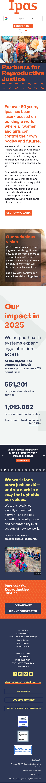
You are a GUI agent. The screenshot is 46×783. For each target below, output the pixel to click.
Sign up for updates (23, 611)
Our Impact (23, 691)
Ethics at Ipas (35, 774)
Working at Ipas (23, 646)
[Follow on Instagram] (20, 674)
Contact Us (36, 760)
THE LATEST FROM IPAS (23, 663)
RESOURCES (23, 666)
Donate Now (21, 26)
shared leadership (25, 539)
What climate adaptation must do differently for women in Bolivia (23, 453)
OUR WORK (23, 656)
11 (37, 470)
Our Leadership (23, 633)
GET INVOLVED (23, 653)
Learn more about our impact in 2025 (23, 421)
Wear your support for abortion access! (23, 681)
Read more (23, 460)
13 (44, 470)
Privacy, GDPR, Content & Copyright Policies (26, 765)
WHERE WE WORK (23, 660)
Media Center (23, 643)
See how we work (18, 212)
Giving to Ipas (23, 640)
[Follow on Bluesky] (26, 674)
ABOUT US (23, 630)
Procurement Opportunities (24, 708)
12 (40, 470)
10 (33, 470)
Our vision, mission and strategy (23, 636)
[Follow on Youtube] (31, 674)
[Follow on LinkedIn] (15, 674)
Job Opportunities (24, 700)
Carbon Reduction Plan (31, 770)
